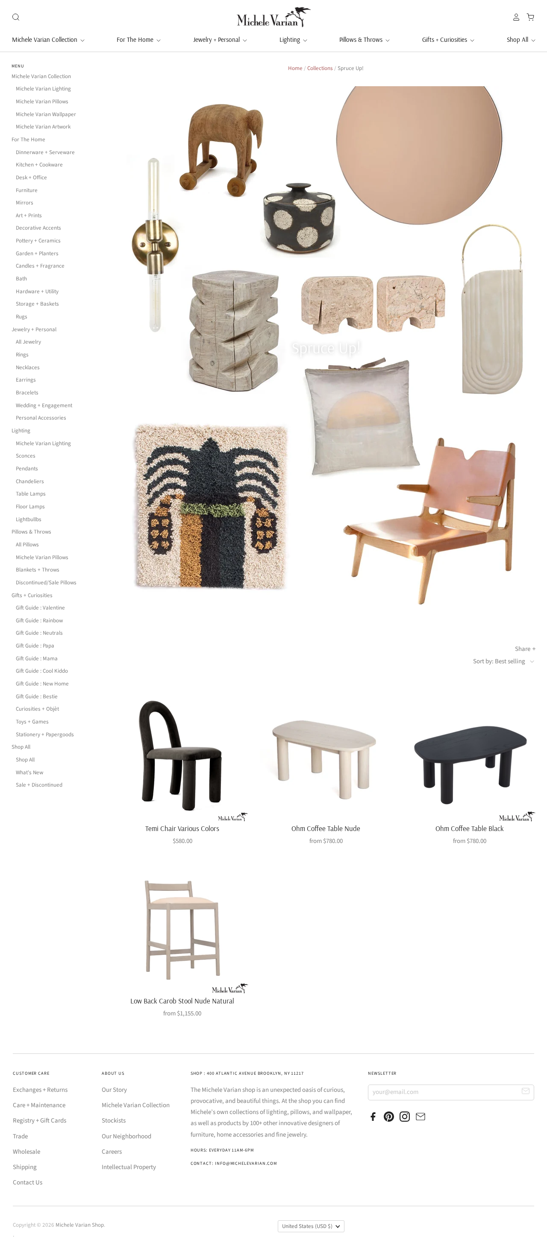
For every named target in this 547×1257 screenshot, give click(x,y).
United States (307, 1226)
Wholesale (26, 1151)
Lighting (290, 39)
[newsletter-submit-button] (526, 1092)
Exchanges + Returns (40, 1089)
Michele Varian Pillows (42, 101)
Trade (20, 1136)
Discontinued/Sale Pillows (46, 582)
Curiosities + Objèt (37, 709)
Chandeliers (30, 481)
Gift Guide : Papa (35, 646)
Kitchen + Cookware (39, 165)
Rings (22, 355)
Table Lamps (31, 494)
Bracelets (27, 393)
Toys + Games (32, 722)
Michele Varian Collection (45, 39)
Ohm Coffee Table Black (469, 828)
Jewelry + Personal (217, 39)
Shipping (25, 1167)
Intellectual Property (129, 1167)
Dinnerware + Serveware (45, 152)
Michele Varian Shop (80, 1225)
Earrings (26, 380)
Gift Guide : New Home (42, 684)
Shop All (518, 39)
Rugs (21, 317)
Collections (320, 68)
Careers (112, 1151)
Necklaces (28, 367)
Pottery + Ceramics (38, 241)
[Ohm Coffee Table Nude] (326, 755)
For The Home (136, 39)
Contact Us (27, 1182)
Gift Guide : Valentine (40, 608)
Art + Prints (29, 215)
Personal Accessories (41, 418)
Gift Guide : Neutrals (39, 633)
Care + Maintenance (39, 1105)
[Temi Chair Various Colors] (182, 755)
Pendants (27, 468)
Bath (21, 279)
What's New (29, 772)
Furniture (27, 190)
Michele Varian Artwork (43, 127)
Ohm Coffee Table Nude (325, 828)
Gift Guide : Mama (37, 658)
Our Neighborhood (126, 1136)
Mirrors (24, 203)
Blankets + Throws (37, 570)
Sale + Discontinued (39, 785)
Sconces (25, 456)
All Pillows (27, 544)
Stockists (114, 1120)
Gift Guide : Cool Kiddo (42, 671)
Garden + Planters (37, 253)
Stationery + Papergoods (45, 734)
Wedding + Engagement (44, 405)
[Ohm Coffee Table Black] (469, 755)
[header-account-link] (514, 17)
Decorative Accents (38, 228)
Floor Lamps (30, 506)
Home (295, 68)
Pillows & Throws (361, 39)
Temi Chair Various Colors (182, 828)
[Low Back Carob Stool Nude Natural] (182, 927)
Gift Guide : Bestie (37, 696)
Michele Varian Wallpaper (46, 114)
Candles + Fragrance (40, 266)
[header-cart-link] (528, 17)
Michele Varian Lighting (43, 89)
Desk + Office (31, 177)
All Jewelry (28, 342)
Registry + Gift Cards (39, 1120)
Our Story (114, 1089)
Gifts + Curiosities (445, 39)
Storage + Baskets (37, 304)
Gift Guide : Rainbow (39, 620)
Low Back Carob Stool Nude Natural (182, 1000)
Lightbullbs (28, 519)
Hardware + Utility (37, 291)
